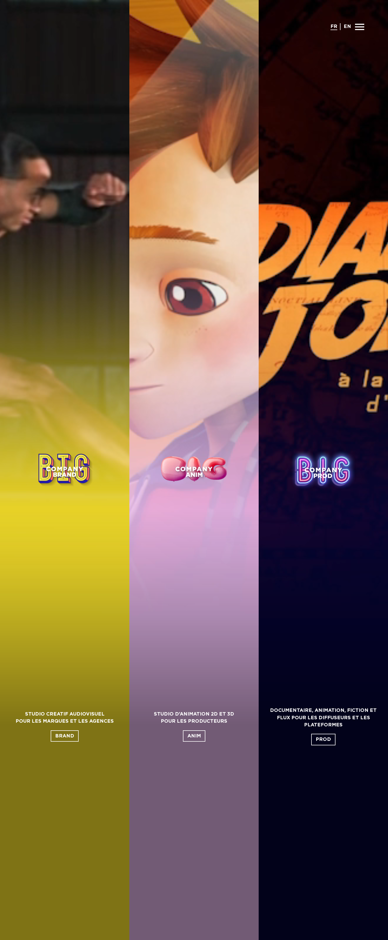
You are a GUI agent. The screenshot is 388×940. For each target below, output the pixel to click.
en (347, 26)
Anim (194, 735)
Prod (323, 739)
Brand (64, 735)
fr (333, 26)
